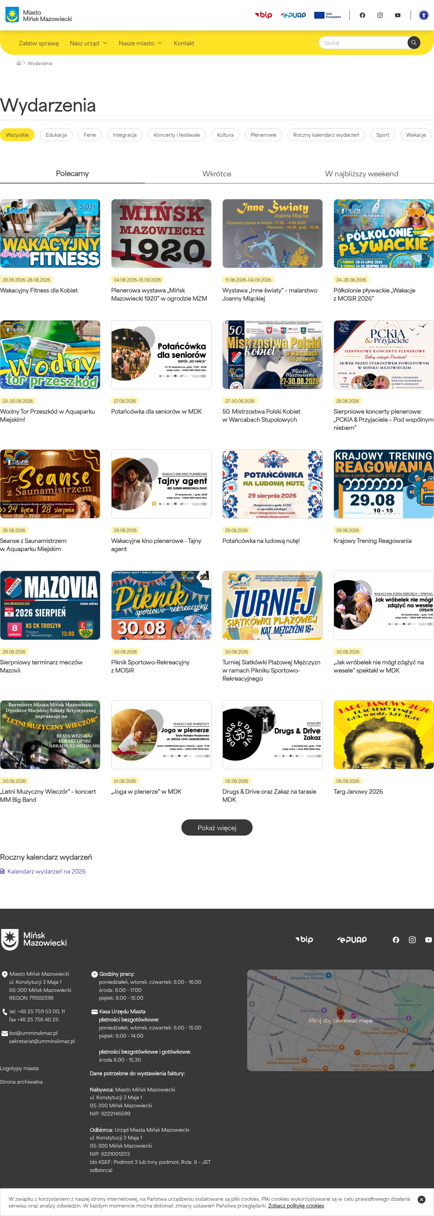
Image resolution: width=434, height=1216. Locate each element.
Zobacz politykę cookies (296, 1205)
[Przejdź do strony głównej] (34, 940)
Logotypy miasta (19, 1068)
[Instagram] (380, 15)
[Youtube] (397, 15)
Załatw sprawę (39, 42)
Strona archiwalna (21, 1081)
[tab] (72, 175)
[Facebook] (362, 15)
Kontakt (184, 42)
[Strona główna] (19, 63)
